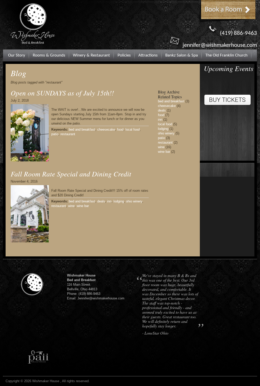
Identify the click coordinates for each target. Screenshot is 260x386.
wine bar (83, 206)
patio (54, 134)
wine (71, 206)
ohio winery (134, 201)
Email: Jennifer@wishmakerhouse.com (95, 298)
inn (109, 201)
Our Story (16, 55)
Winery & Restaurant (91, 55)
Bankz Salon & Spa (181, 55)
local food (132, 129)
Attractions (148, 55)
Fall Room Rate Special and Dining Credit (71, 173)
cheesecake (106, 129)
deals (101, 201)
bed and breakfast (82, 129)
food (120, 129)
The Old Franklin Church (226, 55)
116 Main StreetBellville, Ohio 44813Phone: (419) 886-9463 (83, 284)
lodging (118, 201)
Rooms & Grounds (49, 55)
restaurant (67, 134)
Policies (124, 55)
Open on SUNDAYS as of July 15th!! (62, 92)
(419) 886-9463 (238, 33)
